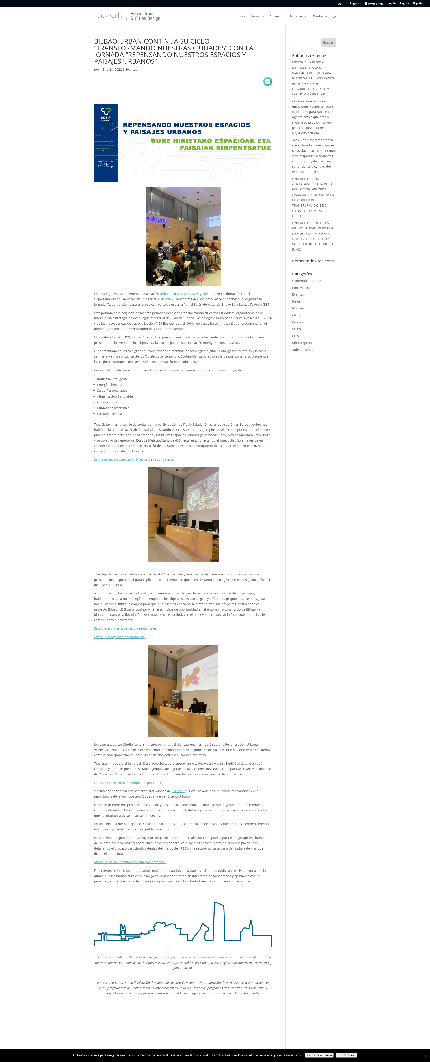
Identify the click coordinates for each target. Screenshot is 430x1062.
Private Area (375, 4)
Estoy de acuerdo (319, 1055)
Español (418, 3)
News (296, 301)
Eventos (131, 69)
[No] (424, 1056)
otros (296, 315)
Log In (392, 3)
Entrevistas (300, 288)
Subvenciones (302, 349)
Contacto (320, 16)
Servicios (257, 16)
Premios (298, 322)
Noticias (296, 16)
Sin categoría (302, 343)
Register (355, 3)
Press (296, 336)
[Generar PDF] (267, 81)
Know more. (346, 1055)
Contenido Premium (307, 281)
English (404, 3)
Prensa (297, 329)
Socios (275, 16)
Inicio (240, 16)
